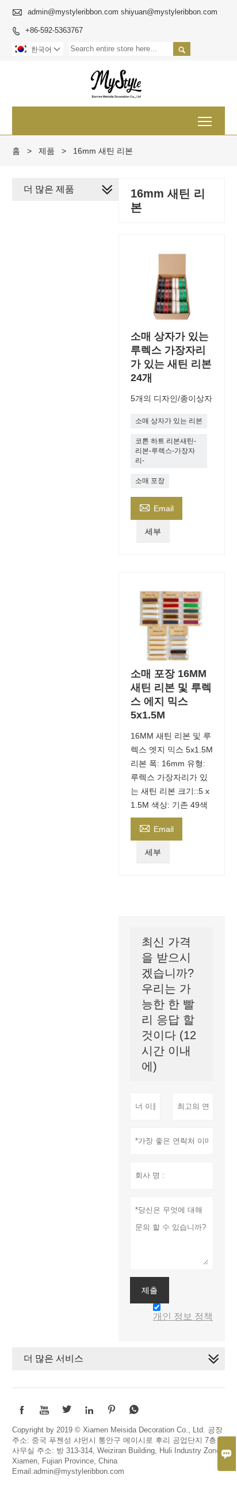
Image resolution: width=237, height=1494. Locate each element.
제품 (47, 150)
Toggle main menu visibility (205, 120)
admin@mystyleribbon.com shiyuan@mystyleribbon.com (122, 11)
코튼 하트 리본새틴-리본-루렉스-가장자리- (165, 451)
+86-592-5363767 (54, 30)
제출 (150, 1290)
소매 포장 (150, 481)
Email (156, 507)
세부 (153, 531)
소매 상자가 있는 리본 (168, 421)
